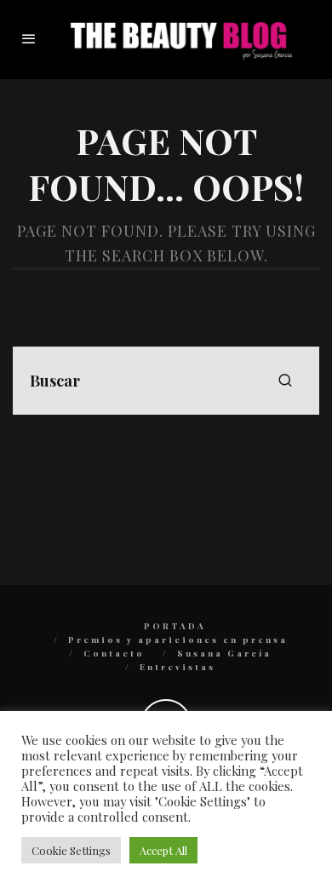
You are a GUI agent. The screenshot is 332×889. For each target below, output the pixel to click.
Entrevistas (177, 667)
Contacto (114, 653)
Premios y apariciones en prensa (178, 639)
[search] (285, 381)
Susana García (224, 653)
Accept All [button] (163, 850)
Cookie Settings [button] (71, 850)
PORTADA (175, 626)
